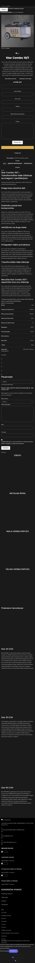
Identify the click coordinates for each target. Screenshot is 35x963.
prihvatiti (13, 951)
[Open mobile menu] (1, 3)
